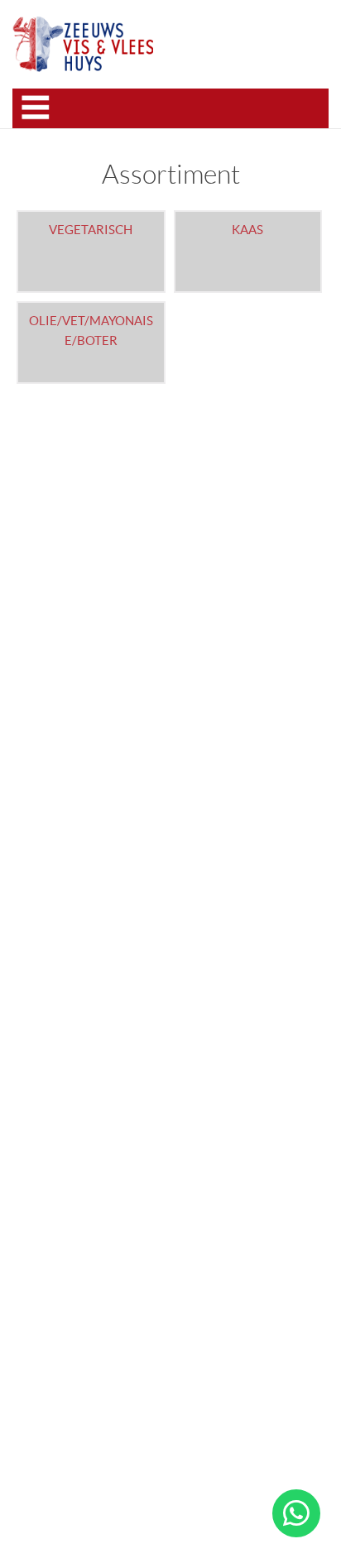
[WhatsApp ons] (296, 1513)
